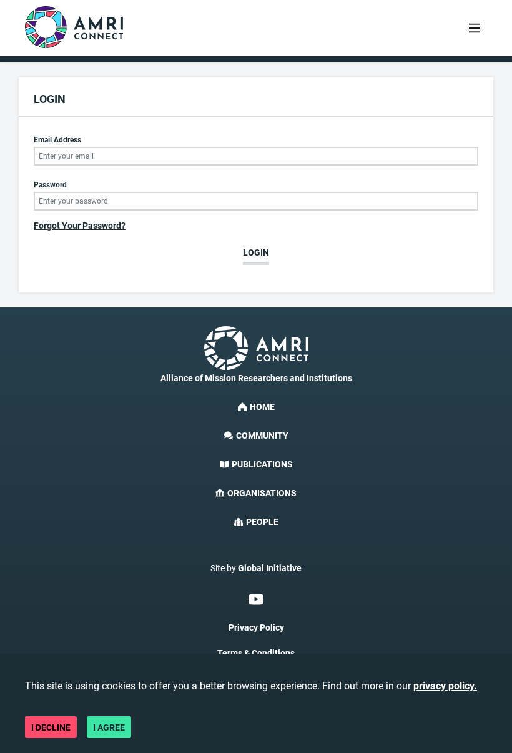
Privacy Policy (256, 627)
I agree (109, 727)
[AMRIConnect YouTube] (256, 599)
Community (262, 436)
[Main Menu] (474, 28)
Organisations (262, 493)
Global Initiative (270, 568)
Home (262, 407)
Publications (262, 464)
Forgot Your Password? (80, 226)
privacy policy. (445, 686)
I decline (51, 727)
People (262, 522)
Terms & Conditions (256, 653)
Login (256, 252)
